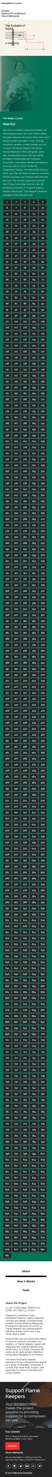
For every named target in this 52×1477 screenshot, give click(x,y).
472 (16, 764)
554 (34, 860)
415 (43, 692)
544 (34, 848)
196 (7, 435)
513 (25, 812)
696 (7, 1034)
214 (34, 453)
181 (7, 417)
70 (42, 279)
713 (25, 1052)
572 (16, 884)
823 (25, 1183)
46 (7, 255)
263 (25, 513)
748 (25, 1094)
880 (43, 1249)
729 (34, 1070)
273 (25, 525)
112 (16, 333)
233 (25, 477)
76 (7, 291)
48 (25, 255)
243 (25, 489)
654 (34, 980)
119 (33, 339)
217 (16, 459)
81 (7, 297)
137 (16, 363)
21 (7, 225)
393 (25, 668)
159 (34, 387)
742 (16, 1088)
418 (25, 698)
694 (34, 1028)
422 (16, 704)
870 (43, 1237)
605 (43, 920)
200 (43, 435)
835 (43, 1195)
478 (25, 770)
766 (7, 1118)
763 (25, 1112)
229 (34, 471)
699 (34, 1034)
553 (25, 860)
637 (16, 962)
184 (34, 417)
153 (25, 381)
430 (43, 710)
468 (25, 758)
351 (7, 621)
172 (16, 405)
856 (7, 1225)
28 (25, 231)
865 (43, 1231)
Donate (5, 10)
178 (25, 411)
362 (16, 633)
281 (7, 537)
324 (34, 585)
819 (34, 1177)
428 (25, 710)
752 (16, 1100)
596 (7, 914)
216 (7, 459)
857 (16, 1225)
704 (34, 1040)
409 (34, 686)
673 (25, 1004)
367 (16, 639)
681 (7, 1016)
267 (16, 519)
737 (16, 1082)
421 (7, 704)
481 (7, 776)
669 (34, 998)
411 (7, 692)
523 (25, 824)
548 (25, 854)
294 (34, 549)
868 (25, 1237)
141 (7, 369)
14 (34, 213)
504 (34, 800)
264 (34, 513)
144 (34, 369)
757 (16, 1106)
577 (16, 890)
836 (7, 1201)
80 (42, 291)
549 (34, 854)
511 (7, 812)
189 (34, 423)
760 (43, 1106)
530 (43, 830)
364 (34, 633)
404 (34, 680)
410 (43, 686)
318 (25, 579)
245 (43, 489)
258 (25, 507)
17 (16, 219)
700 (43, 1034)
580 (43, 890)
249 (34, 495)
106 (7, 327)
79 (34, 291)
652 (16, 980)
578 (25, 890)
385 (43, 657)
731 (7, 1076)
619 (34, 938)
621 (7, 944)
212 (16, 453)
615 (43, 932)
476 (7, 770)
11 (7, 213)
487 (16, 782)
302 (16, 561)
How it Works (26, 1281)
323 (25, 585)
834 (34, 1195)
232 (16, 477)
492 (16, 788)
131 (7, 357)
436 (7, 722)
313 (25, 573)
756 (7, 1106)
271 (7, 525)
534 (34, 836)
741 (7, 1088)
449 (34, 734)
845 (43, 1207)
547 (16, 854)
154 (34, 381)
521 (7, 824)
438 (25, 722)
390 (43, 663)
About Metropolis (10, 16)
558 (25, 866)
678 (25, 1010)
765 (43, 1112)
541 (7, 848)
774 (34, 1124)
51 (7, 261)
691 (7, 1028)
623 (25, 944)
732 (16, 1076)
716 (7, 1058)
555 (43, 860)
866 (7, 1237)
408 (25, 686)
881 (7, 1255)
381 (7, 657)
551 (7, 860)
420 (43, 698)
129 (34, 351)
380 (43, 651)
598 (25, 914)
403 (25, 680)
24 (34, 225)
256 (7, 507)
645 (43, 968)
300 (43, 555)
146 (7, 375)
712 (16, 1052)
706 (7, 1046)
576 (7, 890)
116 (7, 339)
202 (16, 441)
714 (34, 1052)
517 (16, 818)
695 (43, 1028)
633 (25, 956)
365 (43, 633)
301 (7, 561)
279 (34, 531)
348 (25, 615)
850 (43, 1213)
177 (16, 411)
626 (7, 950)
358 (25, 627)
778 (25, 1129)
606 (7, 926)
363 (25, 633)
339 (34, 603)
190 (43, 423)
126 (7, 351)
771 (7, 1124)
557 (16, 866)
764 (34, 1112)
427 (16, 710)
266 (7, 519)
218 (25, 459)
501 (7, 800)
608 (25, 926)
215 (43, 453)
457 (16, 746)
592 (16, 908)
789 (34, 1141)
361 (7, 633)
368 (25, 639)
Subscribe (12, 1446)
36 (7, 243)
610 (43, 926)
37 (16, 243)
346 (7, 615)
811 (7, 1171)
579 (34, 890)
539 (34, 842)
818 (25, 1177)
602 (16, 920)
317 (16, 579)
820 (43, 1177)
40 (42, 243)
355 (43, 621)
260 (43, 507)
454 (34, 740)
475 (43, 764)
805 (43, 1159)
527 (16, 830)
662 (16, 992)
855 (43, 1219)
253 (25, 501)
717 (16, 1058)
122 (16, 345)
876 (7, 1249)
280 (43, 531)
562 (16, 872)
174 (34, 405)
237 (16, 483)
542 (16, 848)
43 (25, 249)
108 (25, 327)
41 (7, 249)
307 (16, 567)
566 (7, 878)
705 (43, 1040)
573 (25, 884)
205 (43, 441)
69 (33, 279)
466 (7, 758)
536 (7, 842)
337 (16, 603)
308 (25, 567)
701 (7, 1040)
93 (25, 309)
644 (34, 968)
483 (25, 776)
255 (43, 501)
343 (25, 609)
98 (25, 315)
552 (16, 860)
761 (7, 1112)
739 (34, 1082)
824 (34, 1183)
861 (7, 1231)
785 (43, 1135)
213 (25, 453)
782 (16, 1135)
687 (16, 1022)
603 (25, 920)
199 (34, 435)
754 (34, 1100)
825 (43, 1183)
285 (43, 537)
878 (25, 1249)
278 (25, 531)
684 (34, 1016)
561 (7, 872)
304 (34, 561)
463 (25, 752)
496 (7, 794)
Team (26, 1290)
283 (25, 537)
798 (25, 1153)
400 (43, 674)
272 (16, 525)
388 (25, 663)
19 (34, 219)
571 (7, 884)
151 (7, 381)
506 (7, 806)
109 (34, 327)
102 (16, 321)
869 (34, 1237)
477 (16, 770)
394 (34, 668)
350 (43, 615)
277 (16, 531)
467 (16, 758)
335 (43, 597)
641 (7, 968)
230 (43, 471)
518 (25, 818)
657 (16, 986)
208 (25, 447)
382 (16, 657)
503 (25, 800)
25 (42, 225)
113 (25, 333)
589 (34, 902)
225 (43, 465)
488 (25, 782)
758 (25, 1106)
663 (25, 992)
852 (16, 1219)
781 (7, 1135)
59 (34, 267)
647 (16, 974)
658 (25, 986)
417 (16, 698)
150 (43, 375)
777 (16, 1129)
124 (34, 345)
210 (43, 447)
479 (34, 770)
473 (25, 764)
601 (7, 920)
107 (16, 327)
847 (16, 1213)
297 (16, 555)
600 (43, 914)
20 (42, 219)
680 (43, 1010)
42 (16, 249)
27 (16, 231)
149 (34, 375)
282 (16, 537)
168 (25, 399)
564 (34, 872)
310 (43, 567)
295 (43, 549)
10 (43, 207)
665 (43, 992)
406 (7, 686)
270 (43, 519)
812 (16, 1171)
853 (25, 1219)
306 (7, 567)
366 (7, 639)
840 (43, 1201)
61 (7, 273)
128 (25, 351)
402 (16, 680)
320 (43, 579)
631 (7, 956)
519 (34, 818)
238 (25, 483)
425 (43, 704)
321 (7, 585)
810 (43, 1165)
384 (34, 657)
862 (16, 1231)
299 (34, 555)
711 (7, 1052)
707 (16, 1046)
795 (43, 1147)
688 (25, 1022)
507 (16, 806)
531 (7, 836)
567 (16, 878)
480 (43, 770)
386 (7, 663)
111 (7, 333)
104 (34, 321)
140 (43, 363)
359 (34, 627)
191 (7, 429)
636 (7, 962)
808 (25, 1165)
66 (7, 279)
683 (25, 1016)
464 (34, 752)
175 (43, 405)
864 (34, 1231)
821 (7, 1183)
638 (25, 962)
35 (42, 237)
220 (43, 459)
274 (34, 525)
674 (34, 1004)
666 (7, 998)
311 (7, 573)
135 (43, 357)
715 (43, 1052)
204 (34, 441)
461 (7, 752)
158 (25, 387)
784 (34, 1135)
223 (25, 465)
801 (7, 1159)
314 (34, 573)
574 (34, 884)
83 (25, 297)
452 (16, 740)
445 (43, 728)
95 (42, 309)
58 (25, 267)
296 (7, 555)
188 (25, 423)
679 (34, 1010)
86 (7, 303)
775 (43, 1124)
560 (43, 866)
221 (7, 465)
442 (16, 728)
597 (16, 914)
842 (16, 1207)
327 (16, 591)
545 (43, 848)
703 (25, 1040)
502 (16, 800)
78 (25, 291)
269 (34, 519)
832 (16, 1195)
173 (25, 405)
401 (7, 680)
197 (16, 435)
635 (43, 956)
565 (43, 872)
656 (7, 986)
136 (7, 363)
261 (7, 513)
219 (34, 459)
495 (43, 788)
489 (34, 782)
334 (34, 597)
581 (7, 896)
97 (16, 315)
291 (7, 549)
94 (33, 309)
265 (43, 513)
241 (7, 489)
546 (7, 854)
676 (7, 1010)
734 (34, 1076)
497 (16, 794)
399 (34, 674)
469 (34, 758)
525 (43, 824)
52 (16, 261)
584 (34, 896)
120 (43, 339)
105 (43, 321)
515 (43, 812)
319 (34, 579)
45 (42, 249)
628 (25, 950)
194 (34, 429)
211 (7, 453)
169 (34, 399)
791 (7, 1147)
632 (16, 956)
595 (43, 908)
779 (34, 1129)
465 (43, 752)
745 (43, 1088)
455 (43, 740)
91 (7, 309)
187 (16, 423)
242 (16, 489)
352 (16, 621)
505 (43, 800)
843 (25, 1207)
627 (16, 950)
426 (7, 710)
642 (16, 968)
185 (43, 417)
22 (16, 225)
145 (43, 369)
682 (16, 1016)
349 (34, 615)
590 (43, 902)
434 (34, 716)
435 (43, 716)
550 (43, 854)
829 (34, 1189)
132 (16, 357)
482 (16, 776)
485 (43, 776)
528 (25, 830)
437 (16, 722)
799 (34, 1153)
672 (16, 1004)
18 (25, 219)
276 (7, 531)
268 (25, 519)
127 (16, 351)
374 (34, 645)
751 (7, 1100)
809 (34, 1165)
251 (7, 501)
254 (34, 501)
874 (34, 1243)
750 (43, 1094)
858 (25, 1225)
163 (25, 393)
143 (25, 369)
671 (7, 1004)
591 (7, 908)
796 (7, 1153)
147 (16, 375)
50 (42, 255)
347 (16, 615)
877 (16, 1249)
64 (33, 273)
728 (25, 1070)
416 (7, 698)
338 (25, 603)
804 (34, 1159)
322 (16, 585)
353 (25, 621)
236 (7, 483)
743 (25, 1088)
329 (34, 591)
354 (34, 621)
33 (25, 237)
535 (43, 836)
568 (25, 878)
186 (7, 423)
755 (43, 1100)
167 (16, 399)
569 (34, 878)
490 (43, 782)
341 (7, 609)
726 (7, 1070)
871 (7, 1243)
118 (25, 339)
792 (16, 1147)
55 (42, 261)
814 (34, 1171)
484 (34, 776)
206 (7, 447)
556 (7, 866)
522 (16, 824)
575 (43, 884)
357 (16, 627)
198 (25, 435)
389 (34, 663)
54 (34, 261)
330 (43, 591)
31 (7, 237)
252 (16, 501)
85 (42, 297)
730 (43, 1070)
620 (43, 938)
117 (16, 339)
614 (34, 932)
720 (43, 1058)
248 (25, 495)
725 (43, 1064)
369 (34, 639)
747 (16, 1094)
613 (25, 932)
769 (34, 1118)
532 (16, 836)
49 (33, 255)
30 (42, 231)
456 (7, 746)
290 (43, 543)
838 (25, 1201)
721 (7, 1064)
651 (7, 980)
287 (16, 543)
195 (43, 429)
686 (7, 1022)
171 (7, 405)
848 (25, 1213)
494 (34, 788)
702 (16, 1040)
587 (16, 902)
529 (34, 830)
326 (7, 591)
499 (34, 794)
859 (34, 1225)
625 (43, 944)
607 (16, 926)
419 (34, 698)
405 (43, 680)
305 (43, 561)
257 (16, 507)
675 (43, 1004)
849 (34, 1213)
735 (43, 1076)
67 (16, 279)
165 (43, 393)
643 (25, 968)
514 (34, 812)
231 (7, 477)
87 (16, 303)
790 (43, 1141)
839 (34, 1201)
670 (43, 998)
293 (25, 549)
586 (7, 902)
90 (42, 303)
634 (34, 956)
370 (43, 639)
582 (16, 896)
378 (25, 651)
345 (43, 609)
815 (43, 1171)
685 (43, 1016)
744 (34, 1088)
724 (34, 1064)
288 (25, 543)
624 (34, 944)
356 (7, 627)
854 (34, 1219)
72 (16, 285)
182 (16, 417)
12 (16, 213)
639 (34, 962)
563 (25, 872)
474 (34, 764)
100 (43, 315)
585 (43, 896)
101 (7, 321)
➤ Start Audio (12, 43)
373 (25, 645)
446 (7, 734)
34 (34, 237)
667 (16, 998)
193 (25, 429)
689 (34, 1022)
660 (43, 986)
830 (43, 1189)
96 (7, 315)
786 (7, 1141)
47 (16, 255)
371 (7, 645)
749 (34, 1094)
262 (16, 513)
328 (25, 591)
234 (34, 477)
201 (7, 441)
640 (43, 962)
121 (7, 345)
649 (34, 974)
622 (16, 944)
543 (25, 848)
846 (7, 1213)
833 (25, 1195)
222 (16, 465)
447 (16, 734)
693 (25, 1028)
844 (34, 1207)
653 (25, 980)
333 (25, 597)
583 (25, 896)
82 (16, 297)
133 (25, 357)
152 (16, 381)
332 (16, 597)
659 (34, 986)
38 (25, 243)
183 (25, 417)
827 (16, 1189)
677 (16, 1010)
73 (25, 285)
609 (34, 926)
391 (7, 668)
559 (34, 866)
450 (43, 734)
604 (34, 920)
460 (43, 746)
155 (43, 381)
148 (25, 375)
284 (34, 537)
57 (16, 267)
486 (7, 782)
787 (16, 1141)
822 (16, 1183)
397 (16, 674)
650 (43, 974)
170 (43, 399)
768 (25, 1118)
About (26, 1271)
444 (34, 728)
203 (25, 441)
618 (25, 938)
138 (25, 363)
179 (34, 411)
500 (43, 794)
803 (25, 1159)
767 (16, 1118)
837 (16, 1201)
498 (25, 794)
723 (25, 1064)
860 (43, 1225)
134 (34, 357)
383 (25, 657)
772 (16, 1124)
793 (25, 1147)
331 (7, 597)
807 (16, 1165)
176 (7, 411)
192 (16, 429)
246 (7, 495)
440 (43, 722)
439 (34, 722)
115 (42, 333)
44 (33, 249)
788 (25, 1141)
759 (34, 1106)
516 (7, 818)
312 (16, 573)
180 (43, 411)
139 (34, 363)
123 (25, 345)
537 (16, 842)
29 (34, 231)
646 (7, 974)
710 (43, 1046)
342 (16, 609)
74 (34, 285)
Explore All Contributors (13, 13)
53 (25, 261)
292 (16, 549)
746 (7, 1094)
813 (25, 1171)
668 (25, 998)
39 (34, 243)
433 (25, 716)
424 (34, 704)
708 (25, 1046)
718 (25, 1058)
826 (7, 1189)
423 (25, 704)
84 (33, 297)
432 (16, 716)
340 (43, 603)
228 (25, 471)
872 (16, 1243)
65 (42, 273)
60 (42, 267)
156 (7, 387)
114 (33, 333)
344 (34, 609)
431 (7, 716)
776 (7, 1129)
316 (7, 579)
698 (25, 1034)
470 (43, 758)
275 (43, 525)
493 (25, 788)
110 (42, 327)
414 (34, 692)
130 (43, 351)
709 (34, 1046)
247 (16, 495)
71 (7, 285)
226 (7, 471)
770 (43, 1118)
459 (34, 746)
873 (25, 1243)
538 (25, 842)
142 (16, 369)
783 (25, 1135)
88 (25, 303)
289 (34, 543)
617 (16, 938)
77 (16, 291)
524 (34, 824)
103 (25, 321)
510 (43, 806)
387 (16, 663)
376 (7, 651)
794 (34, 1147)
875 (43, 1243)
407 (16, 686)
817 (16, 1177)
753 (25, 1100)
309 (34, 567)
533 (25, 836)
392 (16, 668)
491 (7, 788)
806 (7, 1165)
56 (7, 267)
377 (16, 651)
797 (16, 1153)
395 (43, 668)
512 (16, 812)
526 (7, 830)
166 (7, 399)
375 (43, 645)
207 (16, 447)
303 (25, 561)
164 (34, 393)
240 (43, 483)
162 (16, 393)
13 (25, 213)
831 (7, 1195)
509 (34, 806)
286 (7, 543)
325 (43, 585)
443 (25, 728)
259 (34, 507)
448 (25, 734)
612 (16, 932)
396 (7, 674)
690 (43, 1022)
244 (34, 489)
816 (7, 1177)
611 (7, 932)
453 (25, 740)
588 (25, 902)
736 (7, 1082)
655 (43, 980)
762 (16, 1112)
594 (34, 908)
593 (25, 908)
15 (43, 213)
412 (16, 692)
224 (34, 465)
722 (16, 1064)
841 (7, 1207)
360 (43, 627)
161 (7, 393)
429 (34, 710)
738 (25, 1082)
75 (42, 285)
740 (43, 1082)
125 (43, 345)
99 (33, 315)
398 (25, 674)
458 (25, 746)
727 (16, 1070)
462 (16, 752)
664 (34, 992)
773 (25, 1124)
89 (33, 303)
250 (43, 495)
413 (25, 692)
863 (25, 1231)
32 (16, 237)
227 (16, 471)
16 (7, 219)
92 (16, 309)
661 (7, 992)
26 (7, 231)
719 (34, 1058)
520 (43, 818)
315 (43, 573)
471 (7, 764)
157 (16, 387)
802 (16, 1159)
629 (34, 950)
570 (43, 878)
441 (7, 728)
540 (43, 842)
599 (34, 914)
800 (43, 1153)
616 (7, 938)
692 (16, 1028)
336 (7, 603)
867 (16, 1237)
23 (25, 225)
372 (16, 645)
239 (34, 483)
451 (7, 740)
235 (43, 477)
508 (25, 806)
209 (34, 447)
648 (25, 974)
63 (25, 273)
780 (43, 1129)
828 (25, 1189)
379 (34, 651)
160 (43, 387)
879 (34, 1249)
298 (25, 555)
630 (43, 950)
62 (16, 273)
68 (25, 279)
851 (7, 1219)
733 (25, 1076)
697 (16, 1034)
